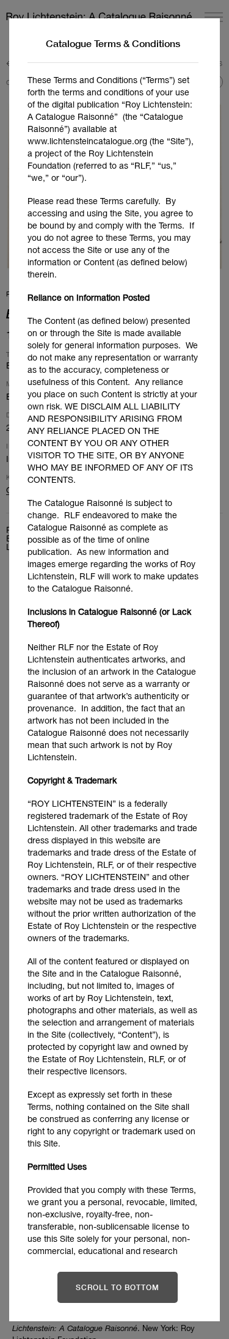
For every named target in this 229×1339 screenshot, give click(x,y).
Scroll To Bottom (117, 1287)
